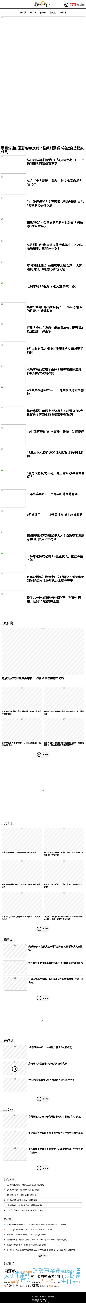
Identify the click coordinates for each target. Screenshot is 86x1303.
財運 (75, 1275)
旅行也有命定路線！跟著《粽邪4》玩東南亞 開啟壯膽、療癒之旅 (64, 853)
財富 (35, 1285)
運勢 (38, 1270)
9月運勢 (20, 1275)
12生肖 (13, 1285)
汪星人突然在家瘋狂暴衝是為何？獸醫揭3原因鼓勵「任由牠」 (55, 329)
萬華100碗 (7, 1282)
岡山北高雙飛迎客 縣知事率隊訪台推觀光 (19, 852)
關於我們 (35, 1297)
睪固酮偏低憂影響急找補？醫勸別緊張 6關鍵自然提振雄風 (42, 150)
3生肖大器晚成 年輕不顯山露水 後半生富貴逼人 (56, 475)
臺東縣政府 (68, 1271)
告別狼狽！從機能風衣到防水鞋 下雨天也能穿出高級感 (55, 962)
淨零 (59, 1282)
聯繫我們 (51, 1297)
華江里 (38, 1282)
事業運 (52, 1270)
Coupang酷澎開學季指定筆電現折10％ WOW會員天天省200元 (30, 1229)
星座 (26, 1281)
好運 (75, 1282)
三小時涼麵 (39, 1276)
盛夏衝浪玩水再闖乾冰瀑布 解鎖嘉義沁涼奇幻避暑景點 (64, 712)
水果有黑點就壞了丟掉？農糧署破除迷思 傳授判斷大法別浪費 (54, 371)
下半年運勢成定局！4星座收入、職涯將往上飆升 (55, 558)
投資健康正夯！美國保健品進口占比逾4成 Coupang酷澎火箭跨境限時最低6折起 (37, 1239)
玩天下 (33, 12)
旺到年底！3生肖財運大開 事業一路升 (52, 286)
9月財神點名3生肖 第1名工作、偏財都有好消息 (24, 1205)
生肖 (66, 1281)
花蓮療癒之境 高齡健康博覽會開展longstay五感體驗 (26, 1234)
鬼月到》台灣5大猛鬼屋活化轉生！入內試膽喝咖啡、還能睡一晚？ (55, 246)
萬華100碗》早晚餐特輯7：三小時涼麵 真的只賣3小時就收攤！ (55, 309)
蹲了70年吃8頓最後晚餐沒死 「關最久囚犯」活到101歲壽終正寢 (54, 599)
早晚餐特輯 (44, 1286)
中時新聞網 (77, 5)
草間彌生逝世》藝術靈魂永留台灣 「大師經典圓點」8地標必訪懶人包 (54, 267)
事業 (15, 1281)
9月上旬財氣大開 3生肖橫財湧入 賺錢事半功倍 (55, 350)
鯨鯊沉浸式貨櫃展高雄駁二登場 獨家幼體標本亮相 (33, 678)
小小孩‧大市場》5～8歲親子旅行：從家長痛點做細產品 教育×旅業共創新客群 (63, 917)
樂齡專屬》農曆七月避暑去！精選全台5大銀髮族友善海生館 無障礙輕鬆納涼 (55, 413)
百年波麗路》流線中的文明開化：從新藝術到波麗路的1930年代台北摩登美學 (55, 579)
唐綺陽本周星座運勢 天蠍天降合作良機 (47, 1063)
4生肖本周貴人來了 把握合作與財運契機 (22, 1200)
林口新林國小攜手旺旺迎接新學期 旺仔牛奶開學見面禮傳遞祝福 (55, 162)
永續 (51, 1286)
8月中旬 (28, 1286)
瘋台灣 (23, 12)
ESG (55, 1282)
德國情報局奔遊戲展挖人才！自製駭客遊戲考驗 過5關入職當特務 (55, 537)
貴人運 (47, 1281)
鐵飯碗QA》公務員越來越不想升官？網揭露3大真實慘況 (55, 224)
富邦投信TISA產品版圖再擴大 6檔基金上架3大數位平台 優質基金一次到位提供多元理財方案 (41, 1250)
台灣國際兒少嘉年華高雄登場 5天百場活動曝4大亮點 (54, 1116)
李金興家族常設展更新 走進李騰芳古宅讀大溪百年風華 (55, 1132)
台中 (33, 1282)
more (45, 754)
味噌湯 (56, 1286)
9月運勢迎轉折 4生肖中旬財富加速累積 (21, 1195)
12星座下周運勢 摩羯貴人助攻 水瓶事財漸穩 (55, 454)
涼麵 (66, 1277)
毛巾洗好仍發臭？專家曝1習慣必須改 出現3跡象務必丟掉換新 (55, 203)
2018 (19, 1271)
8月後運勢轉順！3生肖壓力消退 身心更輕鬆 (50, 1047)
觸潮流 (43, 12)
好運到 (63, 12)
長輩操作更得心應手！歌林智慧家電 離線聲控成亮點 (26, 1245)
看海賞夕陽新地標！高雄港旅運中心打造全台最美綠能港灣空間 (21, 712)
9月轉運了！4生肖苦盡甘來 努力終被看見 (54, 514)
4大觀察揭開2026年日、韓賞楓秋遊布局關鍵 (55, 392)
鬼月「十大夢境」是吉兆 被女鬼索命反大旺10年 (54, 182)
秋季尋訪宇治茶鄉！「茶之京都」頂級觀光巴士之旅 (64, 885)
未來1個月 (55, 1276)
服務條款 (43, 1297)
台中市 (22, 1286)
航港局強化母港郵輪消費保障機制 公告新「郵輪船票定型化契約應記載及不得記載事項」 (64, 744)
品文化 (53, 12)
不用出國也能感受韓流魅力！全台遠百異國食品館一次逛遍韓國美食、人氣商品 (36, 1224)
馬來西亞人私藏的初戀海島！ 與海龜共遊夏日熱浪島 (21, 917)
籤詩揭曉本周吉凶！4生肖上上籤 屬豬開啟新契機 (25, 1185)
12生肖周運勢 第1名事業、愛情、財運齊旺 (55, 432)
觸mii (43, 4)
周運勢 (10, 1271)
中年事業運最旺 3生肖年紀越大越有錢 (52, 494)
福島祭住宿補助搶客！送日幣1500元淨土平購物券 (21, 885)
